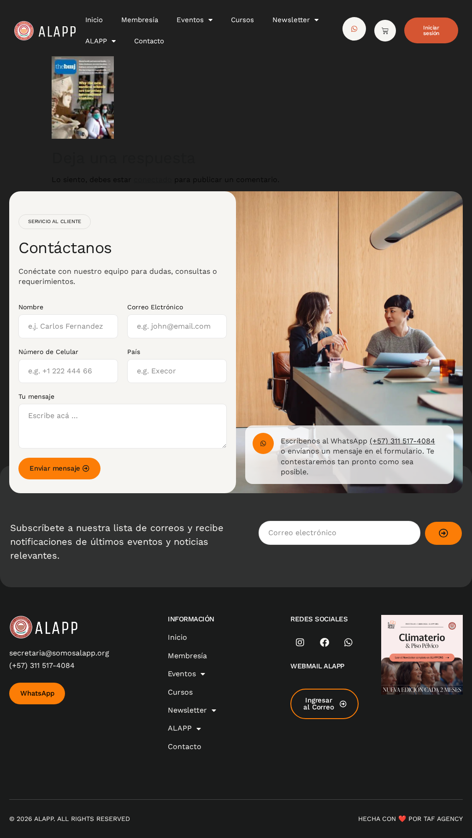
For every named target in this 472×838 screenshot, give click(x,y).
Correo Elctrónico (155, 307)
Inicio (94, 20)
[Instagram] (300, 642)
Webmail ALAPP (317, 666)
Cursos (242, 20)
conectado (153, 179)
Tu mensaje (36, 396)
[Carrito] (385, 30)
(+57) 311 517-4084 (402, 441)
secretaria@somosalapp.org (59, 653)
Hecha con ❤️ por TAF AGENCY (410, 818)
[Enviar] (443, 533)
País (133, 351)
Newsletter (291, 20)
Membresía (139, 20)
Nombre (30, 307)
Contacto (149, 41)
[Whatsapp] (348, 642)
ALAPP (96, 41)
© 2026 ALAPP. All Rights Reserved (69, 818)
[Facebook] (324, 642)
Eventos (190, 20)
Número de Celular (48, 351)
